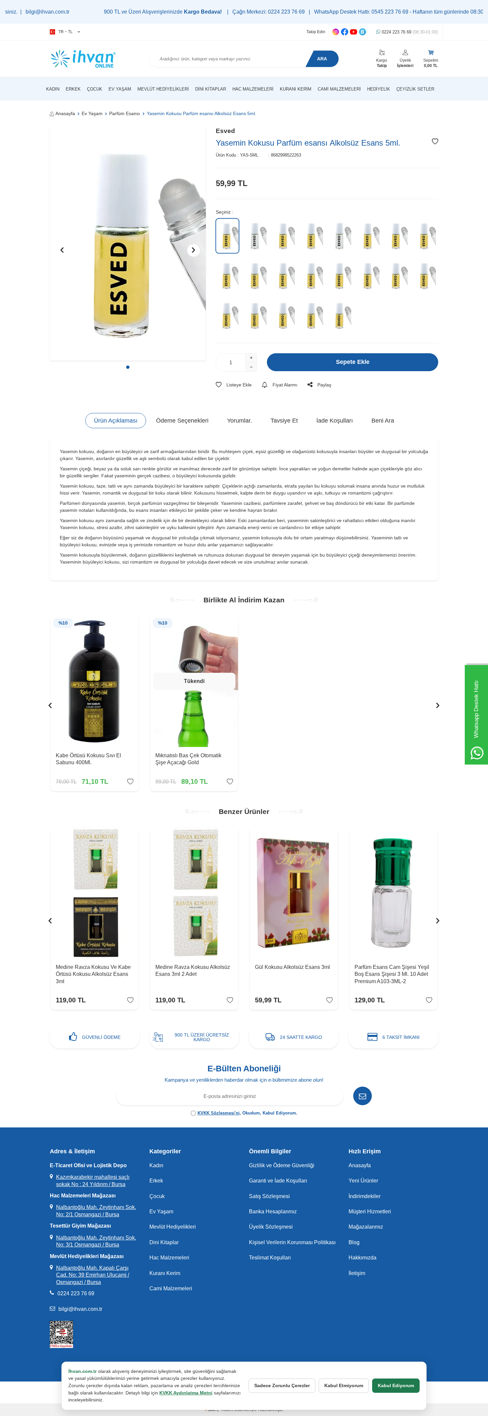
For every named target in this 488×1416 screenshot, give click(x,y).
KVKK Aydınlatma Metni (185, 1392)
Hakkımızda (362, 1257)
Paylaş (324, 384)
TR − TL (65, 32)
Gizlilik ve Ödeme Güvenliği (281, 1165)
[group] (128, 244)
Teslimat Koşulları (270, 1257)
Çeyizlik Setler (415, 89)
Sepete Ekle (352, 362)
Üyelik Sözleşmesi (271, 1227)
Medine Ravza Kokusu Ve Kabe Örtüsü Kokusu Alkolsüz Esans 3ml (93, 974)
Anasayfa (65, 113)
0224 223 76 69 (409, 32)
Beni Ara (382, 420)
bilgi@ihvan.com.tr (80, 1309)
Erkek (73, 89)
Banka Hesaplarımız (273, 1211)
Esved (225, 130)
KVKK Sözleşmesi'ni (219, 1113)
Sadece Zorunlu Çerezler (282, 1385)
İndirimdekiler (364, 1196)
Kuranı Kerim (295, 89)
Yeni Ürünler (363, 1180)
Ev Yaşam (120, 89)
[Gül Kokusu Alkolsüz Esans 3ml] (294, 893)
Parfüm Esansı (124, 113)
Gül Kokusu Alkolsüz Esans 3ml (292, 967)
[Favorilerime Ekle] (130, 781)
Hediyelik (378, 89)
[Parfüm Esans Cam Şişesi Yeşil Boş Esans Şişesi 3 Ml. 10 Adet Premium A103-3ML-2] (393, 893)
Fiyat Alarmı (285, 384)
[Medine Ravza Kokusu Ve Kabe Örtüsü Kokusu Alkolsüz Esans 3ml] (94, 893)
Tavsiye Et (284, 420)
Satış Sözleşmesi (269, 1196)
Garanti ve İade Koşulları (278, 1180)
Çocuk (94, 89)
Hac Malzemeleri (253, 89)
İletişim (357, 1273)
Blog (354, 1242)
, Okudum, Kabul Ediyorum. (247, 1113)
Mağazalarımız (366, 1227)
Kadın (52, 89)
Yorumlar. (239, 420)
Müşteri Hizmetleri (370, 1211)
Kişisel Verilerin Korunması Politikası (292, 1242)
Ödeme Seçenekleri (182, 420)
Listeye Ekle (239, 384)
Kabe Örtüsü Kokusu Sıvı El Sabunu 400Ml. (88, 759)
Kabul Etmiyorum (343, 1385)
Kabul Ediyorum (396, 1385)
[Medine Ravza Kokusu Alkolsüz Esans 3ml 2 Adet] (194, 893)
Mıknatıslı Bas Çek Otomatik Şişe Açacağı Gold (188, 759)
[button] (127, 367)
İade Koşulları (334, 420)
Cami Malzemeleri (339, 89)
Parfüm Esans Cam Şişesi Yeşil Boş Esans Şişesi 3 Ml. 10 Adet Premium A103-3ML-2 (392, 974)
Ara (322, 58)
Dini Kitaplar (210, 89)
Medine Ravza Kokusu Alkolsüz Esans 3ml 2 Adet (192, 970)
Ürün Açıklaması (115, 420)
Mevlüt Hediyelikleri (163, 89)
